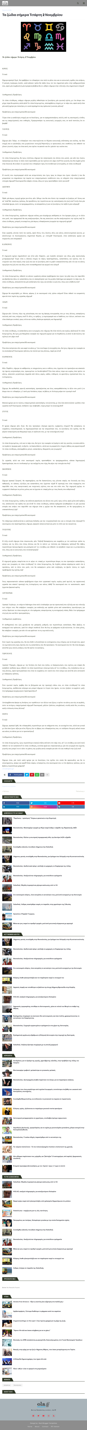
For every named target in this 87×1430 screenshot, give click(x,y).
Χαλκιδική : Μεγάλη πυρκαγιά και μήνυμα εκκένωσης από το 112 (35, 885)
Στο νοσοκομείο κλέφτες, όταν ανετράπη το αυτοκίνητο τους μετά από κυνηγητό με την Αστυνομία (47, 895)
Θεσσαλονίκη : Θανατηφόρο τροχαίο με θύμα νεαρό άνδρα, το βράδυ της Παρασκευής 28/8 (45, 828)
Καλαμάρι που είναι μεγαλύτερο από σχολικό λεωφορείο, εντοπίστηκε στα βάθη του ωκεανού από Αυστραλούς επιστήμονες (47, 1090)
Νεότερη (6, 791)
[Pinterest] (32, 775)
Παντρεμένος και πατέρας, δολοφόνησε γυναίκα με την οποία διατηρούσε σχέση (41, 1220)
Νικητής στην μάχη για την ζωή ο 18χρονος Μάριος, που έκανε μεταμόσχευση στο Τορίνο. (44, 1350)
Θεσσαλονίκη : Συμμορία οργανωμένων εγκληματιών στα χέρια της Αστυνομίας (41, 1026)
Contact (45, 1426)
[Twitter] (27, 775)
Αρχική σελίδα (7, 10)
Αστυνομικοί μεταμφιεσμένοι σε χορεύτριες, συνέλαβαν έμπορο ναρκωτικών (40, 1118)
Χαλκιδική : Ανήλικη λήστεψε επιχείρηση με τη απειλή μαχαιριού (35, 1045)
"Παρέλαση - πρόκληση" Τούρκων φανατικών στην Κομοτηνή (34, 818)
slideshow (7, 1385)
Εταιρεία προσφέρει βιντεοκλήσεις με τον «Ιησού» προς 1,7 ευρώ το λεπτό (39, 1166)
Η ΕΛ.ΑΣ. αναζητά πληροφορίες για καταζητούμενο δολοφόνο (34, 997)
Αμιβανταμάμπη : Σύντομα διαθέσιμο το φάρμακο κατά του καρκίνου (37, 1311)
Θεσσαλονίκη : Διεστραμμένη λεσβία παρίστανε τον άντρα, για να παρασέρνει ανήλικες (43, 1080)
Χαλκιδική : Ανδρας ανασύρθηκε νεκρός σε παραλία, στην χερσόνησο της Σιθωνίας (42, 904)
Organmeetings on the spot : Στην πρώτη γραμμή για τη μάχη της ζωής (39, 1321)
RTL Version (55, 1426)
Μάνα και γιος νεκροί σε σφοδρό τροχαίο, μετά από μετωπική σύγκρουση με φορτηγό (43, 924)
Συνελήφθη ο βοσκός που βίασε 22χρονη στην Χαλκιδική (33, 847)
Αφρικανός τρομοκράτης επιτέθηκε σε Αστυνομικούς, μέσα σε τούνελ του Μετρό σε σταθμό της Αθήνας (46, 1007)
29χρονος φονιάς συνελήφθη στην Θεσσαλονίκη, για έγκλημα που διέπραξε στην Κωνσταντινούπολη (48, 857)
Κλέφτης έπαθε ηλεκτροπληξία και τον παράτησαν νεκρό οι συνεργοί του (38, 978)
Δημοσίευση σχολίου (9, 786)
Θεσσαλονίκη (17, 1385)
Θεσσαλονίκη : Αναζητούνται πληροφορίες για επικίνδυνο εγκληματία (37, 876)
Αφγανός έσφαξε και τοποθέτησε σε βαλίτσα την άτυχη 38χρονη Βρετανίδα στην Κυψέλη (44, 987)
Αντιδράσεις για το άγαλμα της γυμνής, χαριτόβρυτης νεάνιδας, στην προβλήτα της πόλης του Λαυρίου (46, 1062)
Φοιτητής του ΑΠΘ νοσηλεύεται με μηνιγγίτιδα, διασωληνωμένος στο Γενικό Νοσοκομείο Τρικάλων (47, 1340)
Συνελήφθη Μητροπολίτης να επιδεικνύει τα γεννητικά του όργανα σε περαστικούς (42, 1099)
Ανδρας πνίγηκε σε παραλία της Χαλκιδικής (28, 1268)
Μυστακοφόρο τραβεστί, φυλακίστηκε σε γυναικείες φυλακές (34, 1070)
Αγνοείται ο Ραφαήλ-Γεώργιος (24, 914)
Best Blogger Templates (48, 1423)
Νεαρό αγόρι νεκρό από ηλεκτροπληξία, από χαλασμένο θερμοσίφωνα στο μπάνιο (42, 1201)
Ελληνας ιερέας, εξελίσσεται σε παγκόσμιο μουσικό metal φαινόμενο (37, 1109)
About (37, 1426)
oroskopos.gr (8, 768)
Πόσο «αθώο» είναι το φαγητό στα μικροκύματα (29, 1369)
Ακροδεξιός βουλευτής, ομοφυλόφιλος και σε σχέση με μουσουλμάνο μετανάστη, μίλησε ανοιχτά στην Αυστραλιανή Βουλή (48, 1129)
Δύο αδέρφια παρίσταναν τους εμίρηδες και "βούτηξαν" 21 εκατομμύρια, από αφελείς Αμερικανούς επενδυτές (47, 1157)
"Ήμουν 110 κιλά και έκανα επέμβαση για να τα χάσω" (31, 1330)
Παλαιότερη (80, 791)
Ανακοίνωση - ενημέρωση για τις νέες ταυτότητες (30, 1211)
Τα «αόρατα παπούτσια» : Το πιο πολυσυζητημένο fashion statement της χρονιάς (43, 1147)
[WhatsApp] (37, 775)
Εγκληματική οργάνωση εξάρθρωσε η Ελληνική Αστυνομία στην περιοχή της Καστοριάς (44, 1035)
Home (30, 1426)
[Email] (42, 775)
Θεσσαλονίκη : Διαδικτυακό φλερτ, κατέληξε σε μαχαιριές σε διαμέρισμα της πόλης (42, 866)
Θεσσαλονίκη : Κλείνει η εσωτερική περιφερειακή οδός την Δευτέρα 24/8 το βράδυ (42, 837)
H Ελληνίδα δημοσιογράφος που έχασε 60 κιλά (29, 1359)
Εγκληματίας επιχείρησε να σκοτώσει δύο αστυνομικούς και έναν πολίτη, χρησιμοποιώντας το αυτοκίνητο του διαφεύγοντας (46, 1017)
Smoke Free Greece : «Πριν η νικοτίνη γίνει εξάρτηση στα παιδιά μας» (38, 1302)
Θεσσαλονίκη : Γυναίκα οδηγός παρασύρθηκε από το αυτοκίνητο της (37, 1137)
